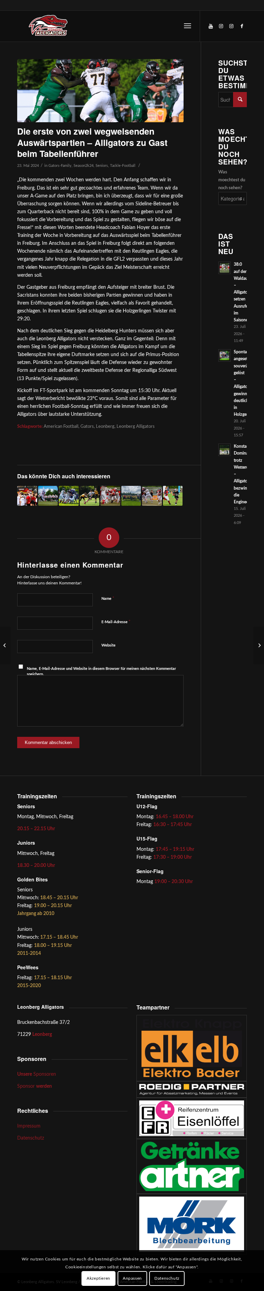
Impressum (29, 1126)
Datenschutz (30, 1138)
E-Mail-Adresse (116, 622)
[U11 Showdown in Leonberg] (173, 496)
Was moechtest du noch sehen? (231, 180)
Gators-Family (60, 166)
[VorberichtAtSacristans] (100, 90)
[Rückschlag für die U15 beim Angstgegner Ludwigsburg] (90, 496)
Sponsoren (36, 1074)
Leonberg (105, 426)
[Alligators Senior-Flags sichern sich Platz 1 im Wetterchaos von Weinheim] (5, 645)
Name (107, 598)
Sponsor (34, 1086)
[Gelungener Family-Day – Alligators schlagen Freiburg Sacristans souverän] (27, 496)
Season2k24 (84, 166)
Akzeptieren (98, 1278)
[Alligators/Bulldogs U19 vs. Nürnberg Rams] (131, 496)
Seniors (102, 166)
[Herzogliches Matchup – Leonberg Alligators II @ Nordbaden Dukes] (69, 496)
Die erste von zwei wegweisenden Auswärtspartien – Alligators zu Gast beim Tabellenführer (92, 142)
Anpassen (132, 1278)
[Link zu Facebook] (241, 26)
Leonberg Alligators (136, 426)
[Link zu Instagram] (221, 26)
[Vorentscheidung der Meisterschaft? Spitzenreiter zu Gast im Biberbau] (110, 496)
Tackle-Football (122, 166)
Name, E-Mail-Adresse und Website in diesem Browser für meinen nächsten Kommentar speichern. (101, 671)
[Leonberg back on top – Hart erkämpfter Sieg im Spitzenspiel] (258, 645)
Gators (87, 426)
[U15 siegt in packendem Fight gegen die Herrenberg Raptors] (48, 496)
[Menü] (187, 26)
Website (108, 645)
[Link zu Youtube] (211, 26)
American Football (61, 426)
